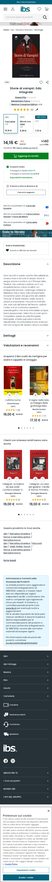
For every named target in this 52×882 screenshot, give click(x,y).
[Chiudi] (48, 811)
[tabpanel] (26, 56)
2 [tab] (21, 428)
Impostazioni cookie (26, 870)
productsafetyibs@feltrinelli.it (21, 643)
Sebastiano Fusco (20, 101)
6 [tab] (33, 428)
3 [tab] (24, 428)
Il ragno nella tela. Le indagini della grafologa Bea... (39, 403)
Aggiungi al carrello (28, 156)
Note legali (9, 560)
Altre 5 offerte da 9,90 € (27, 148)
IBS (14, 148)
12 (32, 109)
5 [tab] (30, 428)
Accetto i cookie (26, 877)
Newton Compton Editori (24, 104)
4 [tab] (27, 428)
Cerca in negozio (26, 192)
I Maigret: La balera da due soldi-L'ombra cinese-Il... (13, 487)
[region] (26, 844)
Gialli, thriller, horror (20, 546)
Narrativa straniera (20, 533)
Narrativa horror (12, 540)
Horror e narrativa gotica (16, 536)
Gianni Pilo (20, 97)
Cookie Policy (11, 864)
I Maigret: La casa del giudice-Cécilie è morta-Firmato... (39, 487)
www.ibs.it (11, 608)
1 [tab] (26, 75)
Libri (5, 533)
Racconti (37, 543)
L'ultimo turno (13, 400)
